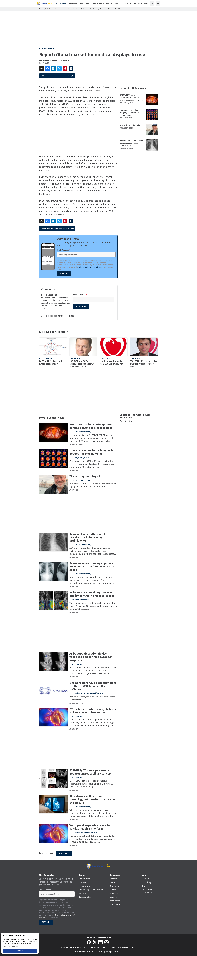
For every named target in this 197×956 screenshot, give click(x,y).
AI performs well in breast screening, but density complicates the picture (92, 799)
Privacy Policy (66, 947)
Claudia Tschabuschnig (82, 432)
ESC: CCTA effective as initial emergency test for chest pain (144, 364)
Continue (81, 306)
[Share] (47, 68)
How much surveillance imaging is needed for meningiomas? (130, 112)
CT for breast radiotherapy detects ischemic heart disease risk (92, 711)
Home (134, 947)
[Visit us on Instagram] (106, 942)
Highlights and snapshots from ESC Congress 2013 (112, 362)
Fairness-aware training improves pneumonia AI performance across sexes (91, 566)
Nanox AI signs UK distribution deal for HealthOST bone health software (92, 686)
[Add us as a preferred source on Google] (71, 68)
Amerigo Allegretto (80, 458)
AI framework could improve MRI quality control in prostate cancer (91, 594)
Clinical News (46, 48)
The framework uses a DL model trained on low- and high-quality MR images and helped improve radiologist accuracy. (93, 606)
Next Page (64, 853)
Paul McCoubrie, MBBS (81, 480)
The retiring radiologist (130, 125)
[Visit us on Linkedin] (100, 942)
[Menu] (158, 3)
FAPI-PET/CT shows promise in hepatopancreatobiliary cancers (90, 772)
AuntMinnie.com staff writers (84, 832)
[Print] (41, 68)
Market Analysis (46, 358)
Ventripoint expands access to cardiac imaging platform (89, 827)
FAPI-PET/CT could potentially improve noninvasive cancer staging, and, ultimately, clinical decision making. (91, 784)
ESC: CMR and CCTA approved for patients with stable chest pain (82, 364)
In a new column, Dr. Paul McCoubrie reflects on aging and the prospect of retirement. (93, 485)
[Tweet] (59, 68)
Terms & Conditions (99, 947)
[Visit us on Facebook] (89, 942)
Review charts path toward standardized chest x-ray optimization (132, 143)
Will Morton (77, 664)
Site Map (125, 947)
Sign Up (63, 274)
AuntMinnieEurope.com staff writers (54, 60)
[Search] (152, 3)
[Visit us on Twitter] (95, 942)
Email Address (63, 250)
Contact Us (114, 947)
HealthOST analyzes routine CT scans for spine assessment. (92, 698)
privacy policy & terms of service (91, 267)
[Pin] (65, 68)
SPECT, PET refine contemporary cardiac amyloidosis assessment (131, 97)
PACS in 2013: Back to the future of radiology (51, 362)
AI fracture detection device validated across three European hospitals (91, 657)
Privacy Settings (81, 947)
